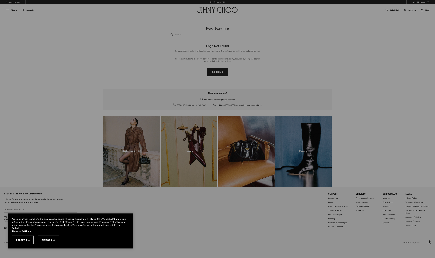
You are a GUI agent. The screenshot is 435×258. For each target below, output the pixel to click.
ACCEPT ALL (23, 240)
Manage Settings (21, 231)
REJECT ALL (48, 240)
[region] (70, 230)
